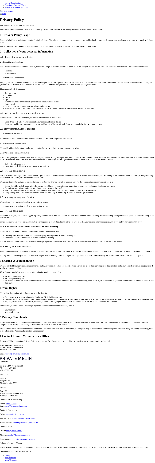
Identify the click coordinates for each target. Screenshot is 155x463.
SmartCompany (11, 460)
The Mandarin (10, 458)
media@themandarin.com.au (19, 435)
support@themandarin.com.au (23, 418)
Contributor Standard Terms (15, 5)
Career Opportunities (13, 3)
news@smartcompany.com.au (23, 439)
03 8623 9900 (11, 404)
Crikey (7, 455)
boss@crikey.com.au (14, 431)
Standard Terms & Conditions (16, 7)
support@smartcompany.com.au (25, 422)
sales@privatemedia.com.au (16, 406)
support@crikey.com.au (15, 414)
